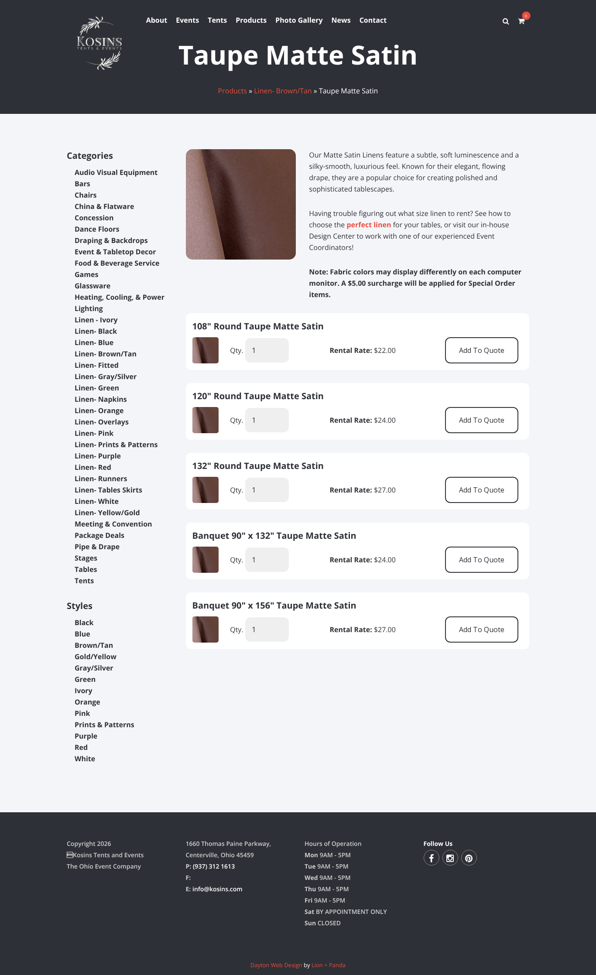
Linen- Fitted (97, 365)
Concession (94, 217)
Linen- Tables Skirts (108, 490)
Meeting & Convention (113, 524)
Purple (86, 736)
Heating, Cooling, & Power (119, 297)
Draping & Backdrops (111, 240)
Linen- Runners (101, 478)
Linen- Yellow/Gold (107, 512)
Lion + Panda (329, 965)
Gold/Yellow (95, 656)
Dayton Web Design (276, 965)
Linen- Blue (94, 342)
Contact (373, 20)
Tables (86, 569)
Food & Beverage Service (117, 263)
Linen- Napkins (101, 399)
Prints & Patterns (104, 724)
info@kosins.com (217, 889)
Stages (86, 558)
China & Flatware (104, 206)
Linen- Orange (99, 410)
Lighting (89, 308)
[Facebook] (431, 858)
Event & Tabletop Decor (115, 252)
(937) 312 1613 (214, 866)
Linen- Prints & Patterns (116, 444)
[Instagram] (450, 858)
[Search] (506, 21)
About (157, 20)
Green (85, 679)
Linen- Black (96, 331)
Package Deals (99, 535)
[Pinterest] (469, 858)
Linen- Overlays (102, 422)
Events (187, 20)
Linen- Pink (94, 433)
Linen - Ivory (96, 320)
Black (84, 622)
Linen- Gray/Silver (106, 376)
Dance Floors (97, 229)
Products (251, 20)
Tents (217, 20)
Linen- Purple (98, 456)
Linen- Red (93, 467)
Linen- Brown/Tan (283, 91)
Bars (82, 183)
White (85, 758)
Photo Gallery (298, 20)
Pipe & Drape (97, 546)
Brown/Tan (94, 645)
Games (86, 274)
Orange (87, 702)
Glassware (92, 286)
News (341, 20)
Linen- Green (97, 388)
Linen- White (97, 501)
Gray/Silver (94, 668)
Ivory (83, 690)
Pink (82, 713)
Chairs (85, 195)
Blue (82, 634)
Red (81, 747)
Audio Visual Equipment (116, 172)
